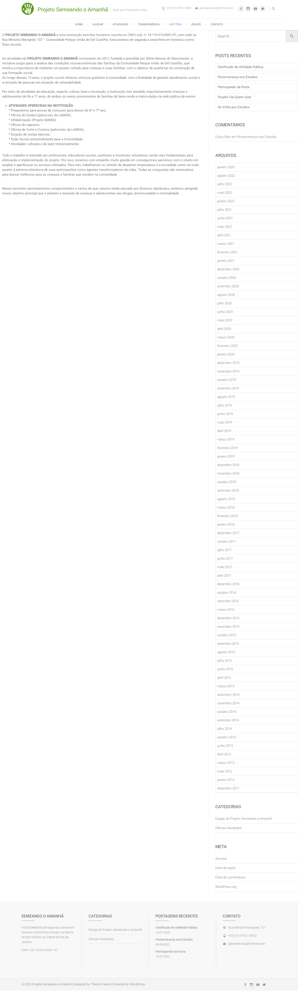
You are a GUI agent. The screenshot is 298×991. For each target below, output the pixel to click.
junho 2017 (225, 559)
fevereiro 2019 (227, 448)
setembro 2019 (228, 388)
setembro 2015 (228, 644)
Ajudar (97, 24)
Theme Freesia (101, 984)
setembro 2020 (228, 286)
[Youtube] (255, 9)
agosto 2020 (226, 295)
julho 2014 (224, 729)
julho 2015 (224, 661)
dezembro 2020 (228, 269)
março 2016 (225, 610)
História (175, 24)
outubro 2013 (226, 737)
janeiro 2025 (226, 167)
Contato (217, 24)
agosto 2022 (226, 176)
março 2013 (225, 763)
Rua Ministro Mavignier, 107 (247, 927)
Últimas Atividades (228, 828)
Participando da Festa (233, 87)
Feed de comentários (230, 877)
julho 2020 (224, 303)
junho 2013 (225, 746)
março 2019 (225, 439)
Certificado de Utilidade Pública (240, 67)
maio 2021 (224, 227)
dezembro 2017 (228, 533)
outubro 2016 (226, 593)
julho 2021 (224, 210)
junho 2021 (225, 218)
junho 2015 (225, 669)
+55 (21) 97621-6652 (179, 8)
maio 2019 (224, 422)
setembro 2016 (228, 601)
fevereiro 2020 (227, 346)
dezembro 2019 (228, 363)
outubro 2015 (226, 635)
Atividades (120, 24)
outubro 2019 (226, 380)
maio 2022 (224, 193)
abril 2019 (224, 431)
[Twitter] (263, 9)
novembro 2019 (228, 371)
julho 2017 (224, 550)
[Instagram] (248, 9)
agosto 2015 (226, 652)
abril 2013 (224, 754)
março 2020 (225, 337)
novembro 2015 (228, 627)
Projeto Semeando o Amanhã (73, 9)
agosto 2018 (226, 499)
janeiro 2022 (226, 201)
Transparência (149, 24)
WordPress (137, 984)
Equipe (196, 24)
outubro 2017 (226, 542)
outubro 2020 (226, 278)
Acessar (221, 859)
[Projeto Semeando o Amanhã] (29, 8)
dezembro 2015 (228, 618)
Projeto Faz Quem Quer (234, 97)
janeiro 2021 (226, 261)
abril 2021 (224, 235)
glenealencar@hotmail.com (216, 8)
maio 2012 (224, 771)
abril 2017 (224, 576)
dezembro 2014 (228, 695)
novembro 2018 (228, 473)
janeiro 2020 (226, 354)
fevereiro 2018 (227, 516)
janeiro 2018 (226, 524)
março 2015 (225, 686)
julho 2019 (224, 405)
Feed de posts (225, 868)
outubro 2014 (226, 712)
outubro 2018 (226, 482)
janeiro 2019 (226, 456)
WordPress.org (225, 887)
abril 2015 (224, 678)
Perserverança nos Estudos (238, 77)
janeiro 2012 (226, 780)
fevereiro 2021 (227, 252)
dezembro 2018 (228, 465)
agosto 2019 (226, 397)
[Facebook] (241, 9)
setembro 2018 (228, 490)
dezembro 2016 (228, 584)
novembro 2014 (228, 703)
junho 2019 (225, 414)
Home (79, 24)
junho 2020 (225, 312)
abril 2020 (224, 329)
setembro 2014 (228, 720)
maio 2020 (224, 320)
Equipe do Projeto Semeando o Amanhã (243, 819)
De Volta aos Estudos (234, 107)
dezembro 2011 (228, 788)
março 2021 (225, 244)
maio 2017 (224, 567)
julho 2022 (224, 184)
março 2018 (225, 507)
